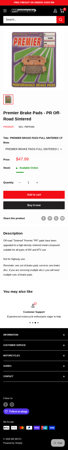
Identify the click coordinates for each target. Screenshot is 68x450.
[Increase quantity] (37, 182)
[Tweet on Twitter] (56, 218)
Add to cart (34, 194)
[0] (62, 11)
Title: (33, 140)
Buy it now (34, 205)
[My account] (55, 11)
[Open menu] (5, 10)
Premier (8, 126)
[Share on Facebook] (43, 218)
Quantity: (8, 182)
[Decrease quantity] (19, 182)
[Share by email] (62, 218)
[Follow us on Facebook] (5, 404)
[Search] (60, 19)
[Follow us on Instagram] (12, 404)
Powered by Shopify (12, 443)
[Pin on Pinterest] (50, 218)
